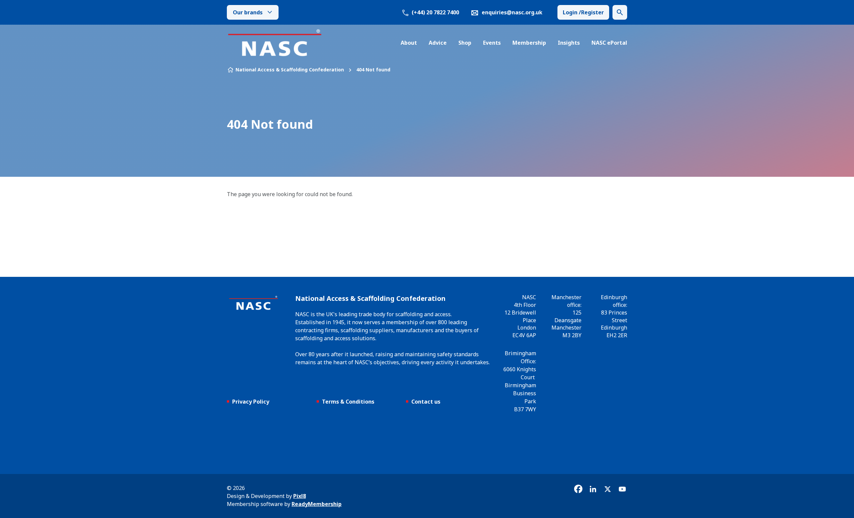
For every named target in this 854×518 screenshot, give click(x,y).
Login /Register (583, 12)
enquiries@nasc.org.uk (512, 12)
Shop (464, 42)
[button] (619, 12)
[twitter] (607, 489)
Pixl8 (299, 496)
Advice (438, 42)
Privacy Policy (250, 401)
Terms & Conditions (348, 401)
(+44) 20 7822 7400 (434, 12)
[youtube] (622, 489)
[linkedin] (593, 489)
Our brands (248, 12)
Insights (569, 42)
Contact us (425, 401)
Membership (529, 42)
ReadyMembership (317, 504)
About (409, 42)
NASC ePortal (609, 42)
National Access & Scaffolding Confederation (290, 69)
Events (492, 42)
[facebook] (578, 489)
